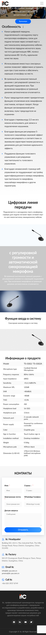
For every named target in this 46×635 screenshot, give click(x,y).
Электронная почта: (12, 498)
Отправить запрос (23, 530)
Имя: (7, 486)
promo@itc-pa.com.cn (10, 573)
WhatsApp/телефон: (32, 498)
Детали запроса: (11, 511)
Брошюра (23, 21)
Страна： (28, 486)
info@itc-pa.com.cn (9, 571)
